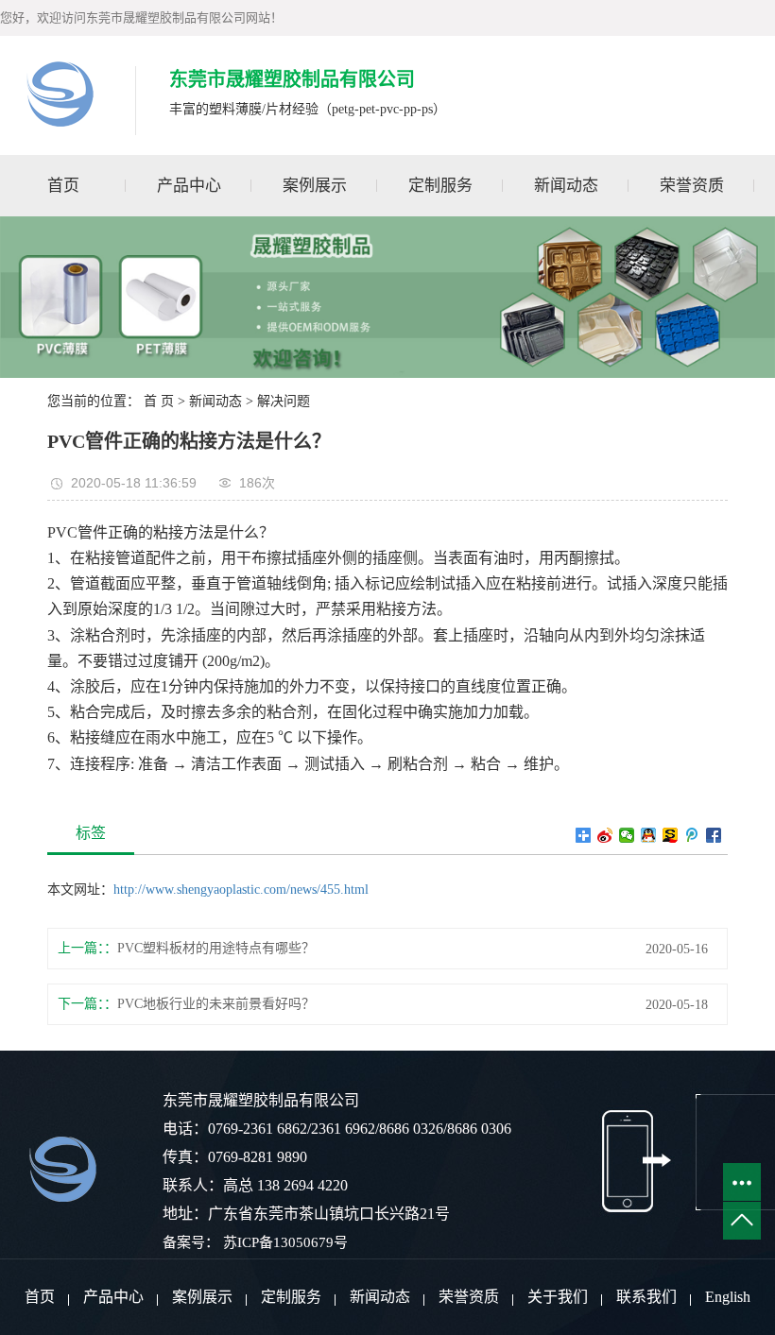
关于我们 (557, 1297)
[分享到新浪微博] (605, 835)
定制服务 (440, 186)
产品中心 (189, 186)
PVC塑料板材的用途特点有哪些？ (216, 948)
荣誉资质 (692, 186)
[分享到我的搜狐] (671, 835)
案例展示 (315, 186)
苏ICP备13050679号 (285, 1242)
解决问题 (283, 401)
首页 (63, 186)
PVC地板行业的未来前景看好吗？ (216, 1004)
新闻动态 (566, 186)
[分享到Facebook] (714, 835)
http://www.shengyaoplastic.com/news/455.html (241, 889)
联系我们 (646, 1297)
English (727, 1297)
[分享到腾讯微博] (692, 835)
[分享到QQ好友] (649, 835)
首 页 (159, 401)
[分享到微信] (627, 835)
